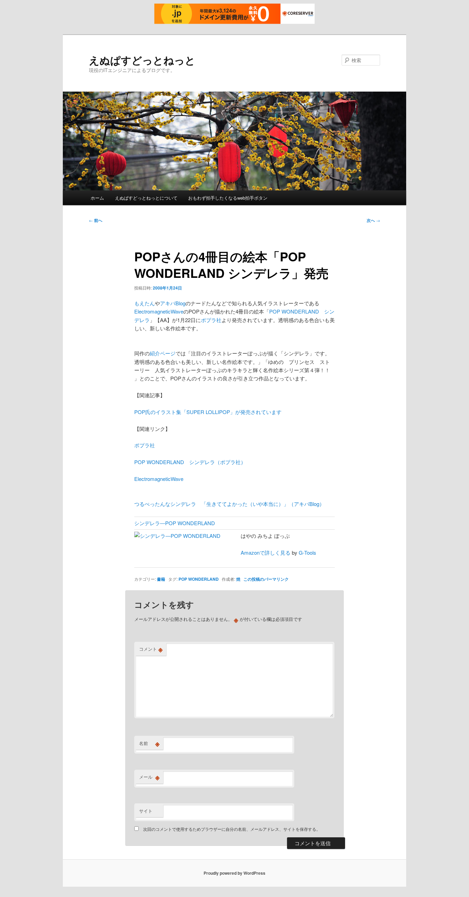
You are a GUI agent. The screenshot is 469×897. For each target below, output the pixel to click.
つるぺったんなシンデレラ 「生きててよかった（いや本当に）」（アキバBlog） (229, 503)
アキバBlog (172, 303)
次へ (373, 220)
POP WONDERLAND (199, 579)
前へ (95, 220)
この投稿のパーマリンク (266, 579)
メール (149, 776)
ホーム (97, 197)
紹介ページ (162, 353)
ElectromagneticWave (158, 311)
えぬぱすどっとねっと (142, 59)
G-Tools (307, 552)
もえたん (144, 303)
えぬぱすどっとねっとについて (146, 197)
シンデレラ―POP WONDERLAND (174, 523)
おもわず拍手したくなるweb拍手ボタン (227, 197)
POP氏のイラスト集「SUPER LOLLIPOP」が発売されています (208, 411)
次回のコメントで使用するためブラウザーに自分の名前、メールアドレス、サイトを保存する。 (231, 829)
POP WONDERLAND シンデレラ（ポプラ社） (190, 461)
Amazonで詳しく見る (265, 552)
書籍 (161, 579)
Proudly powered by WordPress (234, 873)
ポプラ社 (211, 319)
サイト (145, 810)
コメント (151, 649)
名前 (149, 743)
